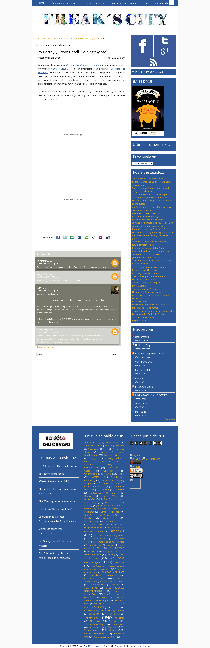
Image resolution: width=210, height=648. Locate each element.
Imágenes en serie (93, 527)
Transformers (118, 624)
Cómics (95, 477)
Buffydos (88, 464)
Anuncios (103, 451)
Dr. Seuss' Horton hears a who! (82, 64)
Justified (120, 535)
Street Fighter (112, 613)
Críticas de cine (108, 483)
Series (99, 607)
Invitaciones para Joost (51, 473)
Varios (112, 627)
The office (118, 617)
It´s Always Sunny (102, 535)
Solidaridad (89, 610)
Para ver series (94, 3)
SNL (118, 607)
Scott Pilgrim (98, 603)
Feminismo (109, 502)
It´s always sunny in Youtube (146, 273)
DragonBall (89, 499)
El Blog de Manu (144, 386)
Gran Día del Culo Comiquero (99, 515)
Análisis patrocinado (114, 445)
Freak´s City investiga (95, 508)
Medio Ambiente (92, 554)
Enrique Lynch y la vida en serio (147, 219)
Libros (109, 544)
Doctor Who (109, 495)
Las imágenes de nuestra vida (109, 541)
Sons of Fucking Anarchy (112, 610)
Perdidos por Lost (112, 572)
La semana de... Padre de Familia (148, 314)
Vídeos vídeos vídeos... (95, 633)
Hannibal (109, 521)
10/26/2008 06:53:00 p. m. (47, 332)
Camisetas (113, 467)
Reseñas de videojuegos (96, 600)
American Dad (91, 445)
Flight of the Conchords (109, 505)
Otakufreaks (142, 336)
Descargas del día (103, 492)
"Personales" (90, 442)
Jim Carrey (52, 68)
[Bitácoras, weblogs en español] (151, 458)
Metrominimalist (95, 646)
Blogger (118, 646)
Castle (87, 470)
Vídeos (100, 38)
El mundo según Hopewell (149, 353)
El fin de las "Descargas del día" (55, 509)
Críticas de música (94, 486)
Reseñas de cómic (110, 597)
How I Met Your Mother (104, 524)
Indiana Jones (113, 527)
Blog (92, 458)
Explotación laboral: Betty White (148, 247)
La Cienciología (139, 301)
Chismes (108, 470)
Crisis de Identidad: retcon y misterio (150, 251)
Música (93, 558)
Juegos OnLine (139, 320)
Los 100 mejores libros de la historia (58, 466)
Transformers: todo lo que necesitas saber (153, 310)
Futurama (89, 511)
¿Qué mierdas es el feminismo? (147, 178)
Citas (121, 473)
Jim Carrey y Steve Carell (71, 52)
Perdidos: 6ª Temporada (112, 581)
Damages (104, 489)
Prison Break (91, 594)
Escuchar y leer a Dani (122, 3)
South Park (94, 613)
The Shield (95, 621)
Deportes (119, 489)
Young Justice (99, 637)
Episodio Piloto (143, 370)
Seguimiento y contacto (65, 3)
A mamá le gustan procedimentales (149, 266)
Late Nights (95, 544)
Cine (66, 38)
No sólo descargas (86, 38)
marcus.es (140, 411)
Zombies (112, 636)
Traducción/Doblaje (94, 624)
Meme (110, 554)
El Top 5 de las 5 (110, 499)
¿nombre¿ (42, 260)
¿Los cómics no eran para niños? (148, 257)
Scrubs (112, 603)
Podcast (116, 584)
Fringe (115, 508)
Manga (118, 551)
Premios (116, 591)
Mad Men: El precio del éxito (146, 213)
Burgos (111, 464)
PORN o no (90, 587)
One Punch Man (98, 566)
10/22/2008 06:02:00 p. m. (47, 263)
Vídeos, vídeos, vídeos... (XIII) (54, 481)
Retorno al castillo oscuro (145, 270)
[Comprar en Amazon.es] (148, 135)
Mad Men (95, 551)
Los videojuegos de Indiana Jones (148, 304)
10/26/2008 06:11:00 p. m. (47, 290)
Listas (96, 548)
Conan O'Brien (107, 480)
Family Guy (90, 502)
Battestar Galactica (114, 455)
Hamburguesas (91, 521)
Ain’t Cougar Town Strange (145, 216)
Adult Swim (112, 442)
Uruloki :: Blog (142, 345)
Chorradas (58, 38)
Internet (73, 38)
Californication (91, 467)
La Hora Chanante (98, 538)
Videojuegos (91, 630)
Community (90, 480)
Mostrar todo (169, 419)
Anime (105, 449)
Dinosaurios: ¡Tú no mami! (145, 307)
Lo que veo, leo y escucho (155, 3)
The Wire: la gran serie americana (148, 276)
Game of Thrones (109, 511)
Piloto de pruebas (98, 584)
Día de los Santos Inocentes (146, 279)
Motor (121, 554)
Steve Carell (67, 68)
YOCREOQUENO (144, 361)
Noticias (119, 562)
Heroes (120, 521)
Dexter (87, 495)
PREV (39, 354)
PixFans (139, 378)
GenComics (141, 403)
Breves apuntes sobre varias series (102, 461)
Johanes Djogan (143, 646)
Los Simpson (116, 548)
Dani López (42, 274)
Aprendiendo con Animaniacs (146, 288)
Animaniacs (93, 449)
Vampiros (95, 627)
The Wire (114, 621)
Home (41, 3)
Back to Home (42, 38)
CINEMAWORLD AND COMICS (151, 395)
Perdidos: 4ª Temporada (95, 578)
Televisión (92, 617)
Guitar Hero (110, 518)
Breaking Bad (111, 458)
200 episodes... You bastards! (146, 254)
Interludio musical (93, 531)
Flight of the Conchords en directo (149, 292)
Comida (114, 477)
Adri (39, 287)
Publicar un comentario (45, 347)
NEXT (114, 354)
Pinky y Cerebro (140, 285)
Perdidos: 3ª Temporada (105, 575)
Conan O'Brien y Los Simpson (146, 282)
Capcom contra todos (143, 317)
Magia (108, 551)
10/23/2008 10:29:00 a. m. (47, 277)
